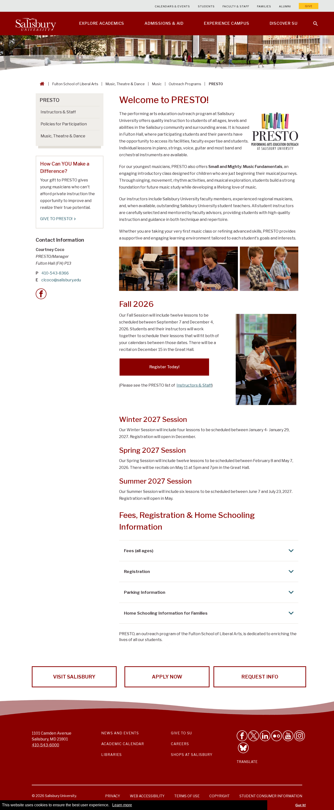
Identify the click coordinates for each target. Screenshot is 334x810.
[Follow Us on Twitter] (253, 735)
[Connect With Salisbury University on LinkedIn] (265, 735)
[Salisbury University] (36, 23)
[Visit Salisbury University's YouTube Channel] (288, 735)
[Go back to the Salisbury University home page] (41, 83)
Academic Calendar (122, 744)
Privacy (112, 796)
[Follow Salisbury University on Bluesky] (243, 747)
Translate (247, 762)
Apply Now (167, 677)
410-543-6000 (45, 745)
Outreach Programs (185, 84)
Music (157, 84)
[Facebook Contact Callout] (41, 293)
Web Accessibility (147, 796)
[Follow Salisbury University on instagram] (299, 735)
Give (308, 6)
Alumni (285, 6)
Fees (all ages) (138, 550)
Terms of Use (187, 796)
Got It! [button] (300, 805)
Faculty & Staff (236, 6)
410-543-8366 (55, 273)
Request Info (259, 677)
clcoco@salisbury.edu (61, 280)
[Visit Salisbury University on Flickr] (276, 735)
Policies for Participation (64, 124)
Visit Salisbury (74, 677)
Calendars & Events (172, 6)
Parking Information (144, 592)
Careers (180, 744)
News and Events (120, 733)
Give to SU (181, 733)
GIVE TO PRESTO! (56, 218)
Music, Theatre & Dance (125, 84)
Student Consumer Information (270, 796)
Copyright (219, 796)
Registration (137, 571)
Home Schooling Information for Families (166, 613)
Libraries (111, 754)
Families (264, 6)
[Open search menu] (312, 20)
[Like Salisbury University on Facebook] (242, 735)
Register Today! (164, 367)
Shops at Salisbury (191, 754)
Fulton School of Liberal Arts (75, 84)
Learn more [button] (122, 805)
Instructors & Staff (194, 385)
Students (206, 6)
